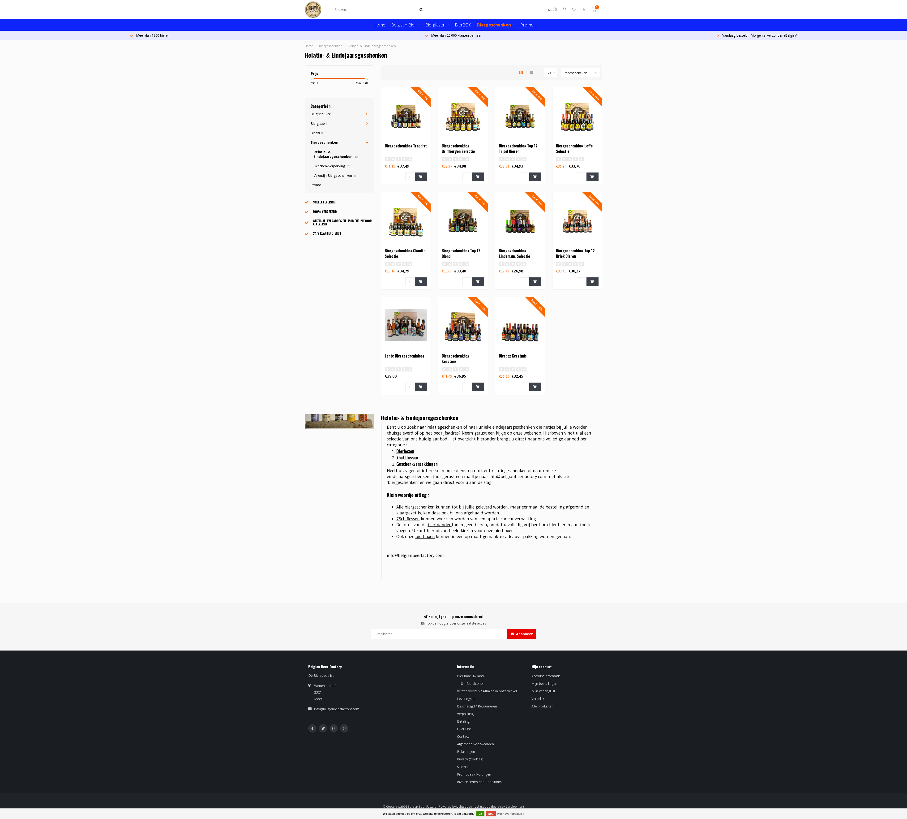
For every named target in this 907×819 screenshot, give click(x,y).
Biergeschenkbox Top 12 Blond (461, 253)
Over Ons (464, 729)
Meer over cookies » (510, 813)
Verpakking (465, 713)
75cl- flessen (408, 519)
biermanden (440, 524)
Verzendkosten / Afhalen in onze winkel (487, 691)
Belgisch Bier (403, 25)
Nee (490, 813)
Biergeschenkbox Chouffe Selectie (405, 253)
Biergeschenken (494, 25)
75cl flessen (407, 457)
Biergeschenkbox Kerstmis (455, 358)
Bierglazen (435, 25)
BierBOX (463, 25)
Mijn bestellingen (544, 683)
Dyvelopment (514, 807)
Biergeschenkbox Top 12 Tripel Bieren (518, 148)
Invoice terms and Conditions (479, 782)
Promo (527, 25)
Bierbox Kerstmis (513, 356)
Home (379, 25)
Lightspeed (464, 807)
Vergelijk (537, 698)
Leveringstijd (466, 698)
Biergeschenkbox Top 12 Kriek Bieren (575, 253)
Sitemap (463, 766)
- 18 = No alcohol (470, 683)
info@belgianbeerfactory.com (336, 709)
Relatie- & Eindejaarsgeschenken (336, 154)
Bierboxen (405, 451)
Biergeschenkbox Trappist (406, 146)
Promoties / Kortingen (474, 774)
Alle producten (542, 706)
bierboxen (425, 536)
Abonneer (524, 634)
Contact (463, 736)
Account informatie (546, 676)
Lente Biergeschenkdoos (404, 356)
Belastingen (466, 751)
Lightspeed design (488, 807)
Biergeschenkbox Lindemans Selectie (514, 253)
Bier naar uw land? (471, 676)
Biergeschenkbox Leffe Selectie (574, 148)
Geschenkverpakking (332, 166)
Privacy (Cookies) (470, 759)
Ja (480, 813)
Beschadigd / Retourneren (477, 706)
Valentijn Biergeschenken (335, 175)
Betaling (463, 721)
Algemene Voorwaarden (475, 744)
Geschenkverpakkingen (417, 464)
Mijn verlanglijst (543, 691)
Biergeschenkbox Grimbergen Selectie (458, 148)
